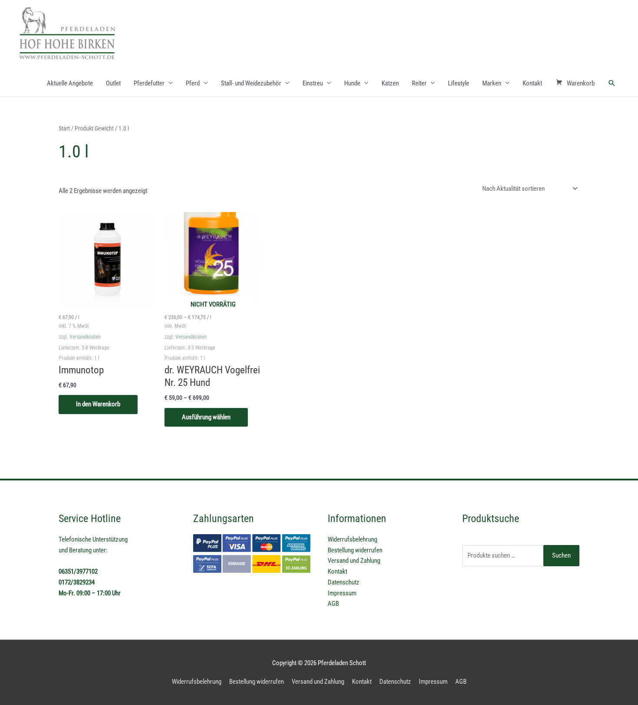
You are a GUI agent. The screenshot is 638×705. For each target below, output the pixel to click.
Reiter (419, 83)
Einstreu (313, 83)
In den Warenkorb (98, 404)
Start (64, 128)
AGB (333, 603)
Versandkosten (85, 337)
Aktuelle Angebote (70, 83)
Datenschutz (343, 582)
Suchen (561, 555)
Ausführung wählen (206, 417)
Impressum (342, 593)
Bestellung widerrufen (355, 550)
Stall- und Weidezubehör (251, 83)
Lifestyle (458, 83)
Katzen (390, 83)
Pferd (193, 83)
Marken (491, 83)
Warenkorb (581, 83)
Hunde (352, 83)
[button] (612, 83)
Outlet (113, 83)
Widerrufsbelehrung (352, 539)
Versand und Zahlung (354, 561)
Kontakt (532, 83)
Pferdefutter (149, 83)
